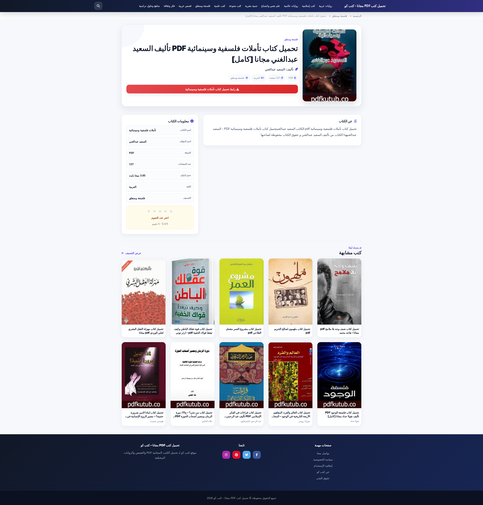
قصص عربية (185, 6)
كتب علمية (219, 6)
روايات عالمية (291, 6)
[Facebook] (257, 455)
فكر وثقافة (169, 6)
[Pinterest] (236, 455)
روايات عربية (325, 6)
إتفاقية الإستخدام (323, 465)
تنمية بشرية (251, 6)
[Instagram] (226, 455)
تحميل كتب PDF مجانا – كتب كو (365, 6)
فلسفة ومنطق (202, 6)
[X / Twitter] (247, 455)
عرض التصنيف (133, 253)
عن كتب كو (323, 472)
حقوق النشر (323, 478)
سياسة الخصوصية (323, 459)
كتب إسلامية (308, 6)
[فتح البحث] (98, 6)
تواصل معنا (323, 453)
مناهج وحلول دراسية (149, 6)
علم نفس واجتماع (270, 6)
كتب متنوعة (235, 6)
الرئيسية (357, 16)
